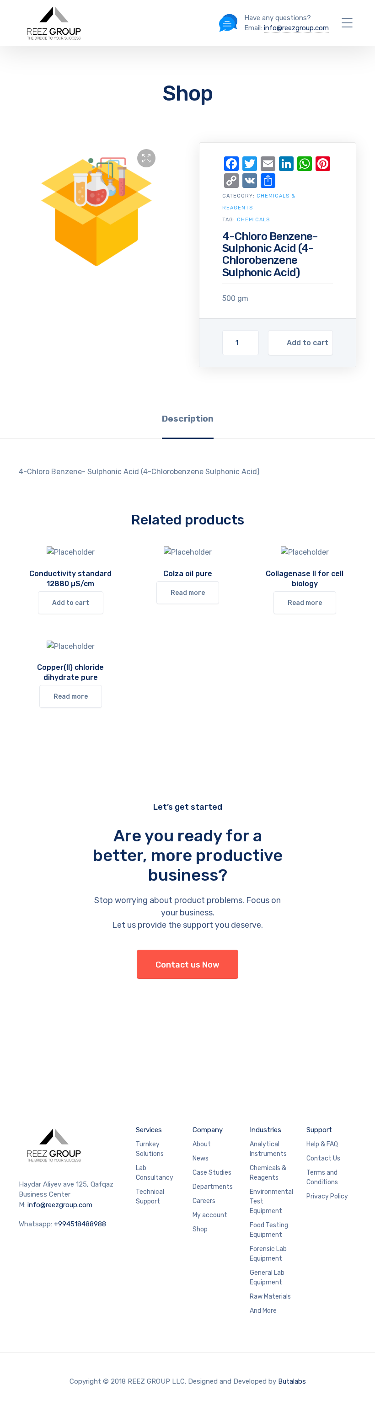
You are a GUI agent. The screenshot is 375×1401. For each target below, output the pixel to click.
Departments (213, 1187)
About (202, 1144)
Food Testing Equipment (269, 1230)
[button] (146, 158)
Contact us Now (187, 965)
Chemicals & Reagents (268, 1173)
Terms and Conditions (322, 1177)
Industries (265, 1130)
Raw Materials (270, 1296)
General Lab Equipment (267, 1277)
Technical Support (150, 1196)
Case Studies (212, 1172)
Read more (188, 593)
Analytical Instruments (268, 1149)
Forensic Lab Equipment (268, 1253)
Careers (204, 1201)
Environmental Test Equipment (271, 1201)
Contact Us (323, 1158)
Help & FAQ (322, 1144)
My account (210, 1215)
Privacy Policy (327, 1196)
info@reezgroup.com (296, 28)
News (201, 1158)
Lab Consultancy (154, 1173)
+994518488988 (80, 1224)
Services (149, 1130)
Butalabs (292, 1381)
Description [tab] (188, 418)
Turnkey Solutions (150, 1149)
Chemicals (253, 220)
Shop (200, 1229)
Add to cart (307, 342)
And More (263, 1311)
